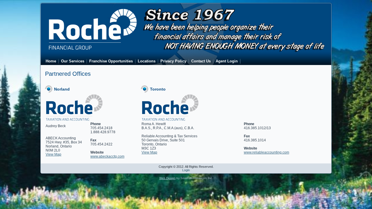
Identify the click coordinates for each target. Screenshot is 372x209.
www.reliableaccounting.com (266, 152)
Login (186, 170)
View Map (53, 154)
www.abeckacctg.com (107, 156)
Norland (62, 89)
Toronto (158, 89)
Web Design (167, 178)
